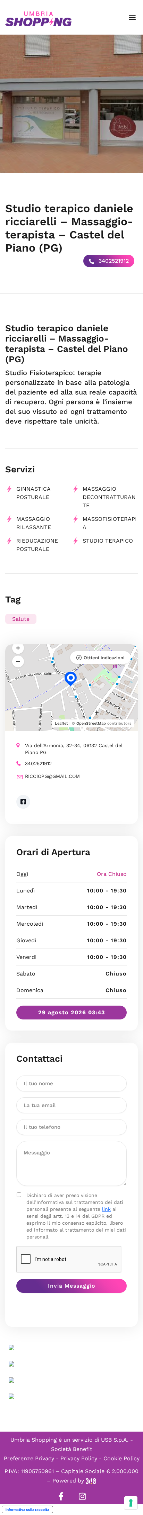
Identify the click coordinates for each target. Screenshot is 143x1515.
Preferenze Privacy (29, 1458)
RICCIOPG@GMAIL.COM (52, 776)
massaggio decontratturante (109, 497)
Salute (21, 619)
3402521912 (113, 260)
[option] (71, 104)
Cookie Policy (121, 1458)
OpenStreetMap (91, 723)
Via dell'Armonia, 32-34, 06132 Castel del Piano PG (74, 749)
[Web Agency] (91, 1480)
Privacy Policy (78, 1458)
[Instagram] (82, 1496)
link (106, 1209)
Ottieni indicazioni (104, 657)
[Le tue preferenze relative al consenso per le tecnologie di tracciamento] (130, 1502)
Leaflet (61, 723)
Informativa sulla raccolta (27, 1509)
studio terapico (108, 540)
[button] (132, 17)
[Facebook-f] (61, 1496)
